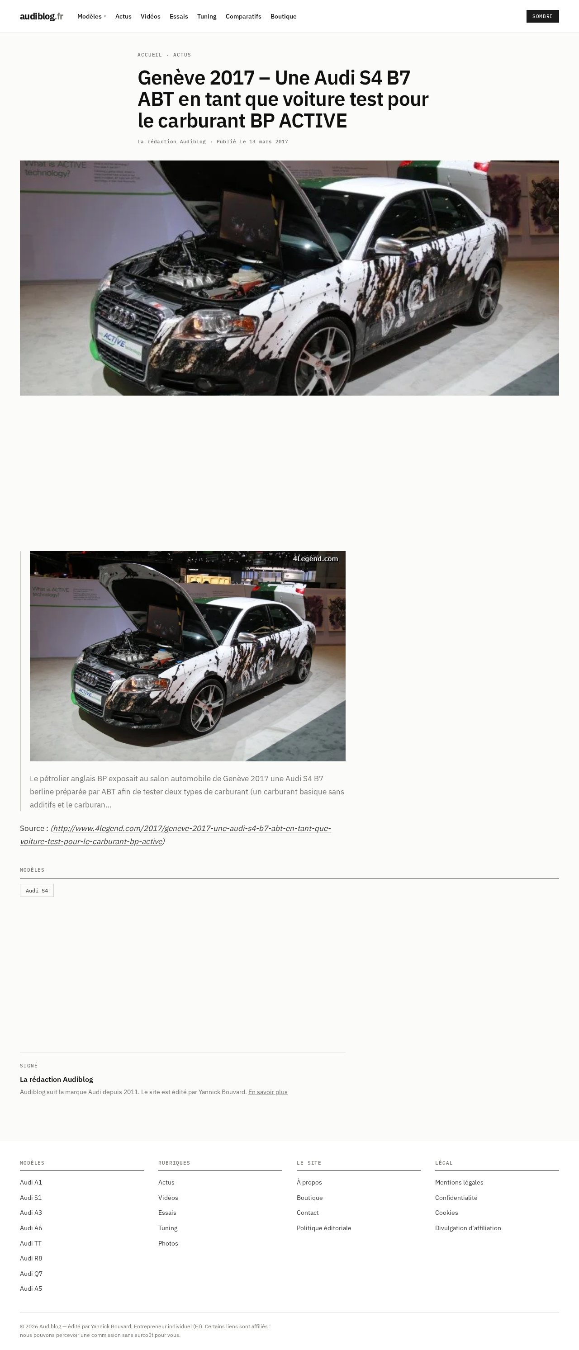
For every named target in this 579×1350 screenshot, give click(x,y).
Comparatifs (243, 16)
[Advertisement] (289, 473)
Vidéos (151, 16)
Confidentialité (456, 1198)
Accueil (150, 55)
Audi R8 (31, 1258)
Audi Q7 (31, 1274)
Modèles (91, 16)
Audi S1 (31, 1198)
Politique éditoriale (324, 1228)
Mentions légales (459, 1182)
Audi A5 (31, 1288)
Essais (179, 16)
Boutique (284, 16)
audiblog (41, 16)
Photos (168, 1243)
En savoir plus (268, 1092)
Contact (308, 1212)
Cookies (446, 1212)
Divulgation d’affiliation (468, 1228)
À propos (309, 1182)
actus (182, 55)
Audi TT (31, 1243)
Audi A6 (31, 1228)
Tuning (207, 16)
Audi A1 (31, 1182)
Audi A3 (31, 1212)
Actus (123, 16)
